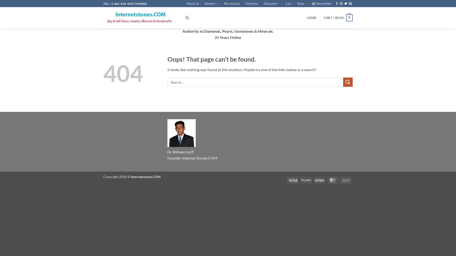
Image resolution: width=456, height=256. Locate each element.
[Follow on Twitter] (345, 3)
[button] (322, 3)
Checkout (251, 3)
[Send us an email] (350, 3)
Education (270, 3)
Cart (288, 3)
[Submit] (348, 82)
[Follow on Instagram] (341, 3)
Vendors (209, 3)
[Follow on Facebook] (336, 3)
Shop (300, 3)
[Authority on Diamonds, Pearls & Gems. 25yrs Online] (140, 17)
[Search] (187, 17)
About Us (192, 3)
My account (232, 3)
